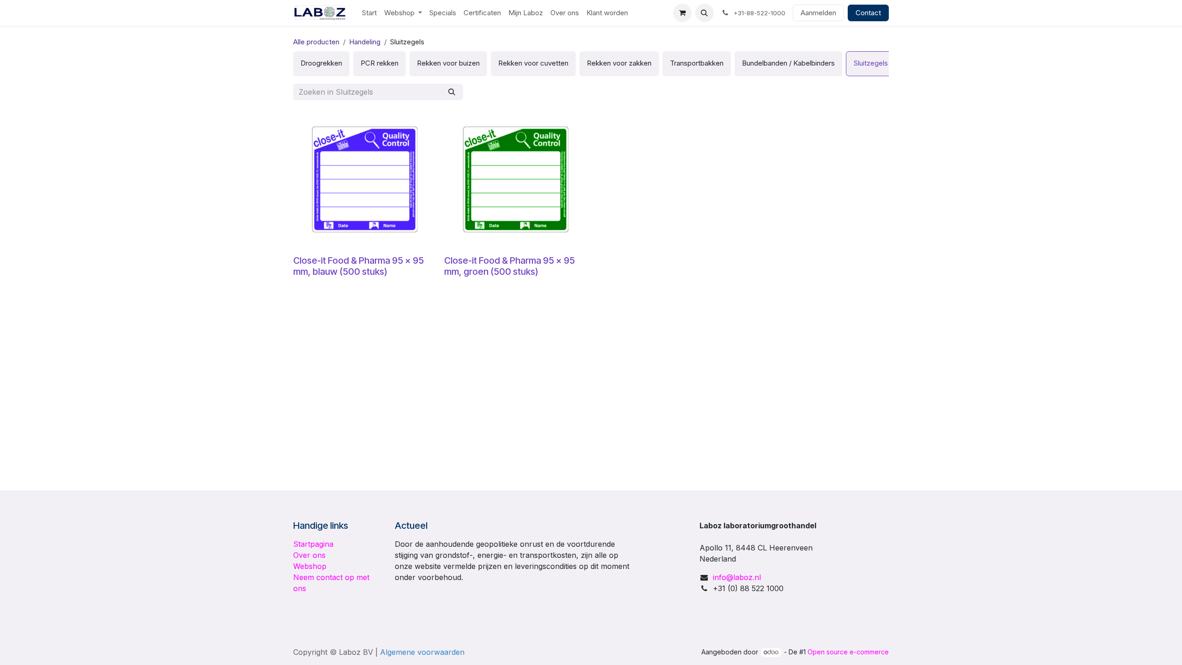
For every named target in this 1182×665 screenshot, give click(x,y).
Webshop (309, 566)
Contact (868, 12)
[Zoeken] (451, 92)
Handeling (364, 41)
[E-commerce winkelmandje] (682, 13)
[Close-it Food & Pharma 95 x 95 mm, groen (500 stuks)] (516, 179)
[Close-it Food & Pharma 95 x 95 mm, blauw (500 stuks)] (365, 179)
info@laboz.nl (737, 577)
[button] (704, 13)
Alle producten (316, 41)
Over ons (309, 555)
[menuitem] (369, 13)
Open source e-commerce (848, 652)
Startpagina (313, 544)
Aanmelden (818, 12)
